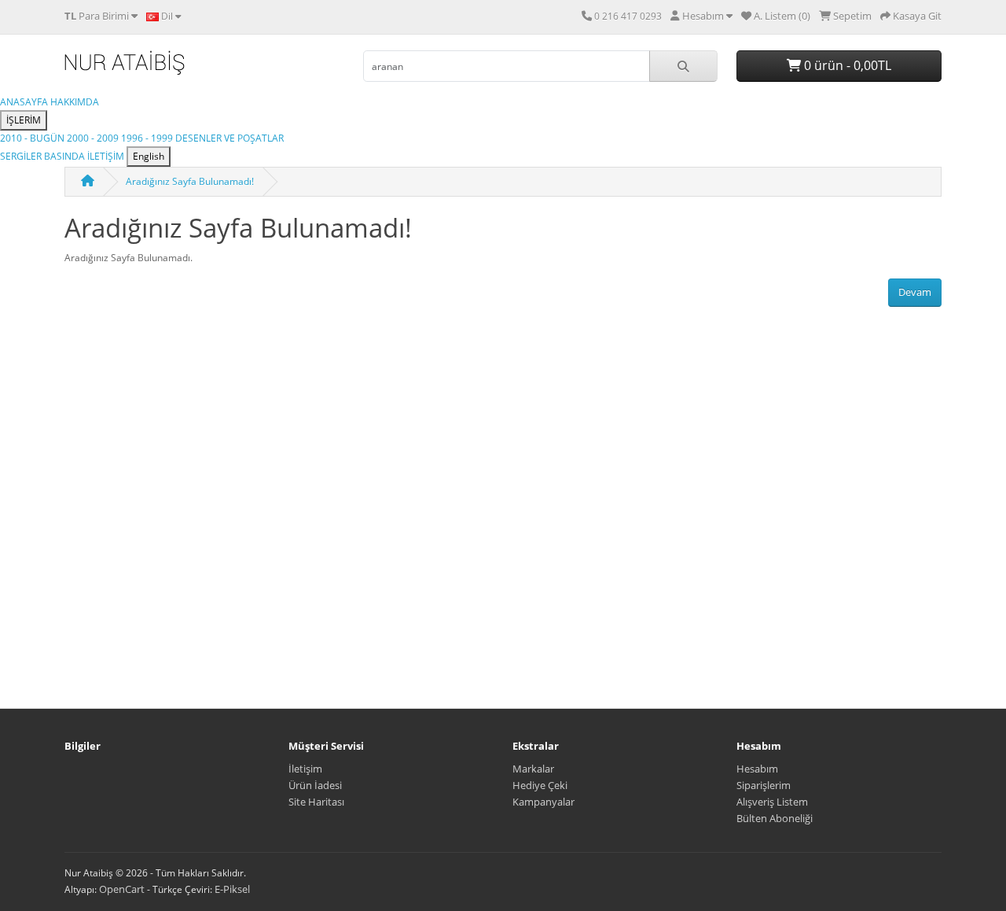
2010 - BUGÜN (33, 138)
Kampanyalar (543, 802)
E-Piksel (232, 889)
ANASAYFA (25, 102)
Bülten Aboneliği (774, 818)
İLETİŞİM (107, 156)
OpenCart (122, 889)
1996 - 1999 (148, 138)
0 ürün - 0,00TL (846, 65)
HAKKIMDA (74, 102)
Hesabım (757, 769)
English (148, 156)
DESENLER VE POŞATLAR (229, 138)
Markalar (533, 769)
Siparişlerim (763, 785)
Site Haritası (316, 802)
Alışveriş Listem (772, 802)
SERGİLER (22, 156)
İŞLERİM (23, 120)
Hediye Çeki (539, 785)
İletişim (305, 769)
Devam (914, 292)
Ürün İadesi (315, 785)
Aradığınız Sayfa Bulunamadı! (190, 181)
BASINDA (65, 156)
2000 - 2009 (94, 138)
